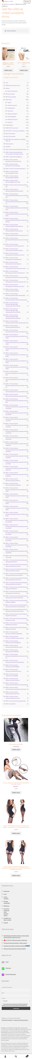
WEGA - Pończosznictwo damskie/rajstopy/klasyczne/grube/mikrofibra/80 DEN (17, 468)
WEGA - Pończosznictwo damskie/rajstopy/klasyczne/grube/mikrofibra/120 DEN (17, 413)
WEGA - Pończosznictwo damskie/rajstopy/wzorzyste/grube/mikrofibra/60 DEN (17, 545)
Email (7, 962)
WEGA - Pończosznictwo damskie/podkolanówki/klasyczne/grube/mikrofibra (17, 220)
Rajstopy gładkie (11, 116)
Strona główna (11, 4)
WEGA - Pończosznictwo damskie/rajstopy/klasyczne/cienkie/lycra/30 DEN (17, 360)
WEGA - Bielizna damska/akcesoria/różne (16, 149)
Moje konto (6, 891)
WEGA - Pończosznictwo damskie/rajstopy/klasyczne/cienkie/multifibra (17, 385)
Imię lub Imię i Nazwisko (7, 987)
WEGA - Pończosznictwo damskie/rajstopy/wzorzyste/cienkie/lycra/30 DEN (17, 508)
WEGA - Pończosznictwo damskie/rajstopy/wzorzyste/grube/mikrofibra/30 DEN (17, 526)
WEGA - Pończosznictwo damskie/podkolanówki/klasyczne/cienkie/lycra (17, 201)
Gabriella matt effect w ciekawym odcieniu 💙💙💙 (17, 946)
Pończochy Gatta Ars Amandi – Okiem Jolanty (15, 943)
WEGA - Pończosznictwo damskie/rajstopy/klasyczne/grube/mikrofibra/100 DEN (17, 406)
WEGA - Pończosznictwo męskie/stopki (16, 701)
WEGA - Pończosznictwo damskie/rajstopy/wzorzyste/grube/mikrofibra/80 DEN (17, 551)
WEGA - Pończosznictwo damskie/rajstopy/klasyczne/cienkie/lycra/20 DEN (17, 354)
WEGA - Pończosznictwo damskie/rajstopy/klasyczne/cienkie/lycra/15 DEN (17, 342)
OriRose (8, 88)
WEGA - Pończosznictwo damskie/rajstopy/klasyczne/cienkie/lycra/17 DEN (17, 348)
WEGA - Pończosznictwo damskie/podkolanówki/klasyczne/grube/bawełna (17, 214)
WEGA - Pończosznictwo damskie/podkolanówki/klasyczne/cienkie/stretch (17, 207)
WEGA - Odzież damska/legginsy (14, 156)
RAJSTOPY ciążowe (10, 133)
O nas (5, 894)
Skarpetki (9, 122)
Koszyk (24, 1055)
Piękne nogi (9, 99)
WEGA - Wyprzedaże (11, 704)
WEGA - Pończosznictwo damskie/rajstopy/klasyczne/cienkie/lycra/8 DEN (17, 379)
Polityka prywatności (7, 1020)
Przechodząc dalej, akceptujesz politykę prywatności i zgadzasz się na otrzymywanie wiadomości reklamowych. (15, 1004)
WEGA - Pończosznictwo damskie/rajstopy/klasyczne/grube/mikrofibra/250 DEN (17, 437)
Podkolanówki (11, 108)
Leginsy (9, 102)
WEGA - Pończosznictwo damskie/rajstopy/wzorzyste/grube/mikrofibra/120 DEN (17, 520)
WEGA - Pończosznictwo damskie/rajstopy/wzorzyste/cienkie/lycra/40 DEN (17, 514)
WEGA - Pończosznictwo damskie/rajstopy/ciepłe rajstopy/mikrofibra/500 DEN (13, 316)
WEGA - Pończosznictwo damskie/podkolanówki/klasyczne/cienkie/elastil (17, 195)
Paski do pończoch (12, 105)
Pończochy (10, 111)
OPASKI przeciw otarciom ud (13, 85)
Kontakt (6, 922)
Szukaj (16, 1056)
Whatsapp (8, 968)
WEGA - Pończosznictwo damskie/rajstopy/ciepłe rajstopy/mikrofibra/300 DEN (13, 310)
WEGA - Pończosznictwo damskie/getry (16, 168)
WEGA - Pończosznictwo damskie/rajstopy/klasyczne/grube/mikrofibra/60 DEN (17, 456)
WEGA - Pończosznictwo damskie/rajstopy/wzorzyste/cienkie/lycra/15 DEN (17, 495)
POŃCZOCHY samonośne (12, 128)
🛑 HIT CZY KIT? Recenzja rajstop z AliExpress (15, 940)
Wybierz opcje (8, 70)
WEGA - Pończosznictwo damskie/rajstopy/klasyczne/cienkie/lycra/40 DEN (17, 367)
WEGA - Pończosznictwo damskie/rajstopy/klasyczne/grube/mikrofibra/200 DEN (17, 431)
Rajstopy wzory (9, 143)
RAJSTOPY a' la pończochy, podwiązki (15, 131)
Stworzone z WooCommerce (21, 1020)
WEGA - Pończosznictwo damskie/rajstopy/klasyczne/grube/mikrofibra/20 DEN (17, 425)
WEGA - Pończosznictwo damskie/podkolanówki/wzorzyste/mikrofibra (17, 239)
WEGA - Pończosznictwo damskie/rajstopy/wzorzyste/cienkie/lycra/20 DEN (17, 501)
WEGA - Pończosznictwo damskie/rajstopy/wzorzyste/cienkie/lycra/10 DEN (17, 489)
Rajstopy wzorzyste (12, 119)
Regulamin (6, 906)
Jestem (3, 998)
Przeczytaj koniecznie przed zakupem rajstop (6, 912)
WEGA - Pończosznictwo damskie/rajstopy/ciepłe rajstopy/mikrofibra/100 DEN (13, 304)
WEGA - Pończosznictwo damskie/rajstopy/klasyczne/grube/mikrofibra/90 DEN (17, 474)
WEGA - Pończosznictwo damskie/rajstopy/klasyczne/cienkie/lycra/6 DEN (17, 373)
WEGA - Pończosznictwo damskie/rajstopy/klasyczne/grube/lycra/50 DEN (17, 400)
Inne (7, 82)
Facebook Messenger (11, 974)
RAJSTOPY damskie (12, 91)
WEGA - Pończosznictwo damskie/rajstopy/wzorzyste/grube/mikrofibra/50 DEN (17, 538)
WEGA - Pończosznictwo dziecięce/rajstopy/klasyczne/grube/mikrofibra (17, 656)
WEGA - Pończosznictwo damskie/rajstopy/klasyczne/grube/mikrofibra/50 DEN (17, 449)
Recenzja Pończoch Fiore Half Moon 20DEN (15, 948)
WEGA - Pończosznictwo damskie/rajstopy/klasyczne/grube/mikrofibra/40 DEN (17, 443)
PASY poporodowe (10, 94)
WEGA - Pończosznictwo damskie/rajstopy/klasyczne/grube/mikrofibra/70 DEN (17, 462)
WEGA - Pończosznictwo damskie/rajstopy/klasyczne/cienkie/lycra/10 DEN (17, 336)
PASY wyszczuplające (11, 97)
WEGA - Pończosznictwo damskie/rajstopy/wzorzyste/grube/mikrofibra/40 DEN (17, 532)
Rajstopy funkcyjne (12, 114)
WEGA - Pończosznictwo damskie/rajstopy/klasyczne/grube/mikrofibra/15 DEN (17, 419)
